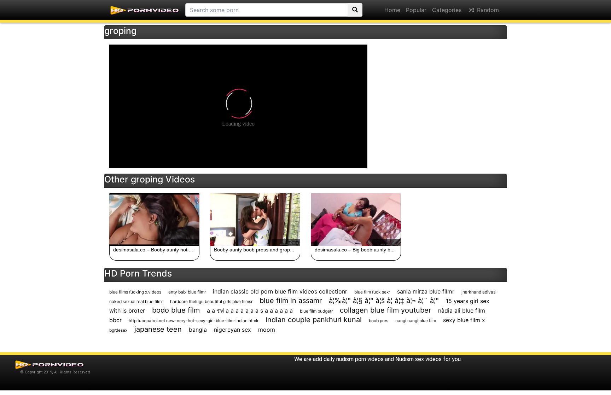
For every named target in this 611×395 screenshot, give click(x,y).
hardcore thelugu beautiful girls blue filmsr (211, 301)
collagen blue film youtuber (385, 310)
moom (266, 329)
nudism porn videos (360, 359)
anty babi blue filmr (187, 292)
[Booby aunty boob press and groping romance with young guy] (255, 219)
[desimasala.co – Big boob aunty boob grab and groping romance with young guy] (356, 219)
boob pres (378, 320)
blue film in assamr (291, 300)
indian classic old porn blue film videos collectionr (280, 291)
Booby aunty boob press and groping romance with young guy (283, 249)
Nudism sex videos (418, 359)
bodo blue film (176, 310)
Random (487, 9)
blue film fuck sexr (372, 292)
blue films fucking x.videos (135, 292)
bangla (198, 329)
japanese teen (158, 329)
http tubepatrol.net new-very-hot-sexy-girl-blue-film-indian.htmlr (193, 320)
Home (392, 9)
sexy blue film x (464, 320)
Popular (416, 9)
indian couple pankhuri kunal (314, 319)
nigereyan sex (232, 329)
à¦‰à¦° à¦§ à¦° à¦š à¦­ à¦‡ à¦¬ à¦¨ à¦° (384, 300)
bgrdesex (118, 330)
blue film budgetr (316, 311)
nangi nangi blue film (415, 320)
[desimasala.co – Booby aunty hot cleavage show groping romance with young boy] (154, 219)
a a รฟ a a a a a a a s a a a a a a (250, 310)
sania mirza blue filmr (425, 291)
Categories (446, 9)
